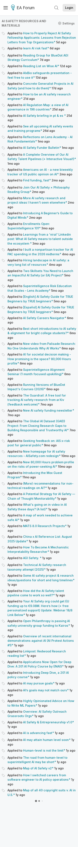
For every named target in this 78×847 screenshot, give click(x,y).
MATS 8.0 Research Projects (44, 526)
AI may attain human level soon (46, 740)
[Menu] (6, 8)
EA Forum (26, 7)
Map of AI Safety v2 (37, 768)
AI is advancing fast (37, 733)
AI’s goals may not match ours (45, 690)
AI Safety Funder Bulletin (41, 147)
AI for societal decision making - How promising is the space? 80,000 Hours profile (39, 359)
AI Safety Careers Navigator (43, 318)
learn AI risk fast (35, 48)
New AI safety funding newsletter (47, 410)
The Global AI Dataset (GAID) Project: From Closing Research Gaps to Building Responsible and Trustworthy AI (37, 425)
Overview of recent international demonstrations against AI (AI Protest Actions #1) (40, 640)
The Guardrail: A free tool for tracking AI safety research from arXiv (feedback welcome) (36, 400)
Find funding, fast (36, 180)
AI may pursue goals (38, 683)
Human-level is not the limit (43, 750)
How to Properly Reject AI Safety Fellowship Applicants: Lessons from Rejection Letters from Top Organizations (41, 37)
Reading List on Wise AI (40, 66)
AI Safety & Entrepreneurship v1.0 (47, 722)
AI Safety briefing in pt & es (43, 115)
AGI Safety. (31, 558)
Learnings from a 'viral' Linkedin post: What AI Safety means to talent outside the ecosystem (40, 239)
